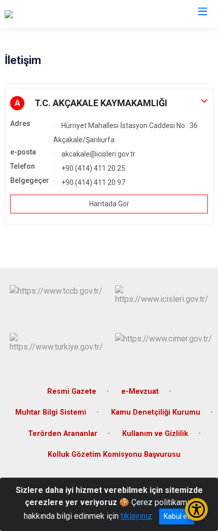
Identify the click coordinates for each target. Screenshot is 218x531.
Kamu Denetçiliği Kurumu (155, 412)
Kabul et (177, 516)
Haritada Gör (109, 204)
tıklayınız (136, 516)
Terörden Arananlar (62, 433)
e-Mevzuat (140, 391)
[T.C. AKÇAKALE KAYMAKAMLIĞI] (62, 14)
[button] (109, 103)
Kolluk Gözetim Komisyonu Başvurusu (114, 454)
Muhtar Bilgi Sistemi (50, 412)
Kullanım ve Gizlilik (155, 433)
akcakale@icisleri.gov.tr (98, 154)
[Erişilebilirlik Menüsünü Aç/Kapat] (196, 509)
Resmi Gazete (71, 391)
